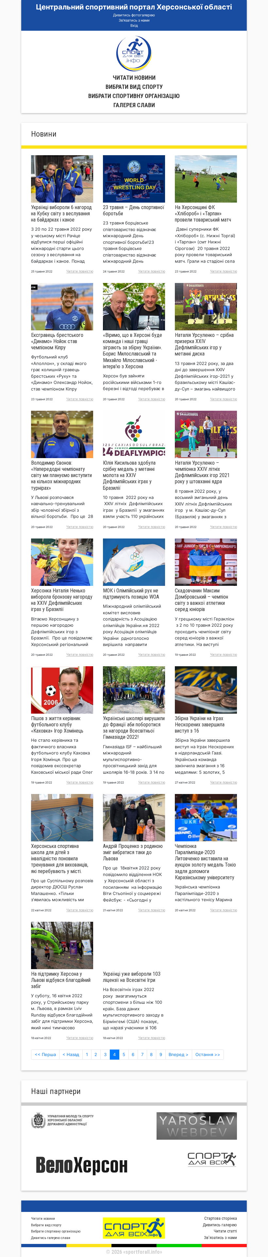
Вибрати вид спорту (134, 86)
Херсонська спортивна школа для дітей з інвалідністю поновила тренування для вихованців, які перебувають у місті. (59, 858)
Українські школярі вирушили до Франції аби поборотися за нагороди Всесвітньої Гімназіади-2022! (134, 727)
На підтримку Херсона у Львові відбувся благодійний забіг (61, 980)
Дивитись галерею (220, 1224)
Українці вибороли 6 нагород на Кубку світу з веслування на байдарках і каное (61, 213)
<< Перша (45, 1054)
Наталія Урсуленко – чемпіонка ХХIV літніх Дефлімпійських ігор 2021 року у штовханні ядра (202, 472)
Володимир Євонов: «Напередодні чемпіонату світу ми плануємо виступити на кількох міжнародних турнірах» (61, 475)
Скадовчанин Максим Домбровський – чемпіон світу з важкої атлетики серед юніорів (201, 600)
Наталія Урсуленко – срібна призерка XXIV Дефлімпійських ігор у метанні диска (204, 344)
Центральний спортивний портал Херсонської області (134, 7)
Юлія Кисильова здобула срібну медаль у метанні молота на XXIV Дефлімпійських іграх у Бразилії (129, 475)
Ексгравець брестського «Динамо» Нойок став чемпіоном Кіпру (57, 341)
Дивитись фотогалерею (134, 15)
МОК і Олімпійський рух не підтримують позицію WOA (131, 593)
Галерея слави (134, 105)
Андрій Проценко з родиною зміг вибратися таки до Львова (133, 852)
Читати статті (225, 1231)
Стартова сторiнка (220, 1218)
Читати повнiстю (79, 271)
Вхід (134, 25)
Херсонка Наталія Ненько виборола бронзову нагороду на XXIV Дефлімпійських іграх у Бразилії (61, 600)
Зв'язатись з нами (134, 20)
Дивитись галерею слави (50, 1238)
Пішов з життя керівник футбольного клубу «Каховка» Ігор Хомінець (57, 724)
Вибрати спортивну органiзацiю (134, 95)
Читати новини (134, 77)
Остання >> (207, 1054)
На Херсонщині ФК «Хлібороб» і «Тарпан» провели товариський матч (203, 213)
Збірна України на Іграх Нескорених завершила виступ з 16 (200, 724)
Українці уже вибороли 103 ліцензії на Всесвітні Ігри (131, 977)
